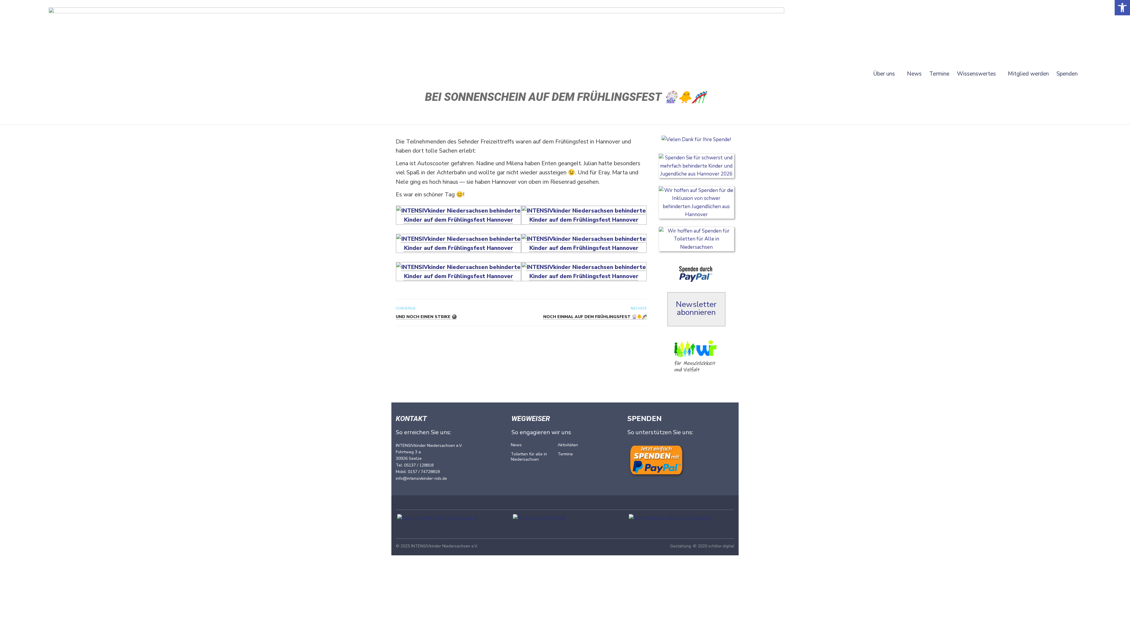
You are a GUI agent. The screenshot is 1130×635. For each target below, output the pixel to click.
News (914, 75)
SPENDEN (644, 418)
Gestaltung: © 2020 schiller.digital (702, 546)
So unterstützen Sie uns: (660, 432)
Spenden (1067, 75)
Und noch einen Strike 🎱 (426, 317)
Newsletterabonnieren (696, 308)
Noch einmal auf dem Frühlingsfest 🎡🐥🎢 (595, 317)
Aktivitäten (568, 445)
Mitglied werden (1028, 75)
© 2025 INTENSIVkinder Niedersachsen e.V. (437, 546)
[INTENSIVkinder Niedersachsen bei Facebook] (519, 475)
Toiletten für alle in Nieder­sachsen (529, 456)
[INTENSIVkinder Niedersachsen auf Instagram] (566, 474)
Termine (939, 75)
